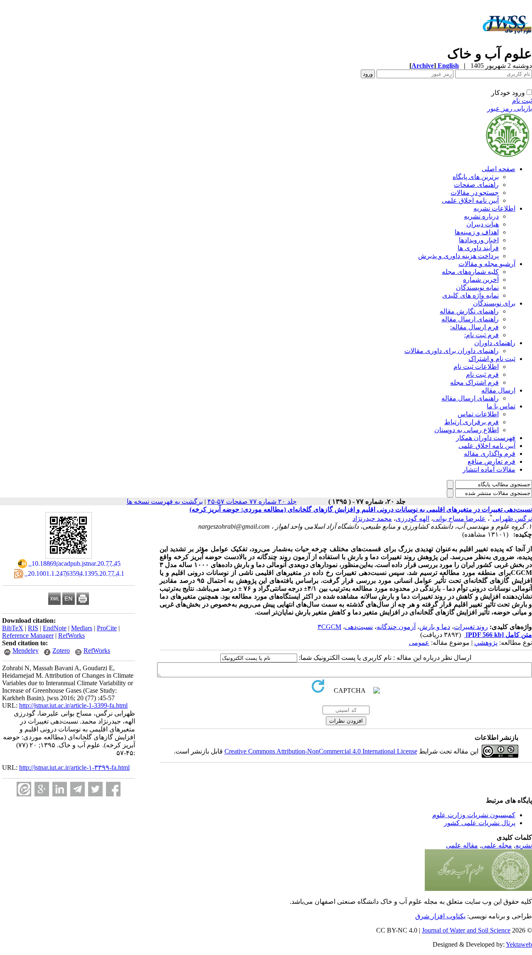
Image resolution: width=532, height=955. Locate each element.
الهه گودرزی (412, 518)
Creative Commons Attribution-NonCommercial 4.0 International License (320, 751)
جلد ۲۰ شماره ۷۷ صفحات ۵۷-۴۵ (252, 501)
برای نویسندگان (494, 303)
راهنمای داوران (494, 342)
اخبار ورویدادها (479, 240)
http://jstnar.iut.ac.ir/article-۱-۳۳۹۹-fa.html (74, 767)
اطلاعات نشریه (494, 208)
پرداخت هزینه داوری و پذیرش (458, 255)
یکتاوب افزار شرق (440, 916)
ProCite (107, 628)
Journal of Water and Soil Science (466, 930)
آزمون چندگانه (396, 626)
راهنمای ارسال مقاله (470, 319)
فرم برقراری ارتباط (471, 421)
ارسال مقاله (498, 390)
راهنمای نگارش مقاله (469, 311)
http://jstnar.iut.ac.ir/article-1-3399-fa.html (73, 705)
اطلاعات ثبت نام (476, 366)
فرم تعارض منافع (491, 461)
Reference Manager (28, 635)
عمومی (419, 642)
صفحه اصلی (498, 168)
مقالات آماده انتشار (489, 469)
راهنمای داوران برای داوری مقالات (451, 350)
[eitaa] (24, 789)
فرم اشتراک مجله (474, 382)
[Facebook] (113, 789)
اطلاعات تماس (478, 414)
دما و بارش (434, 626)
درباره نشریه (481, 216)
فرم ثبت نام (482, 374)
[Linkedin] (59, 789)
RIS (33, 628)
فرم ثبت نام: (481, 334)
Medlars (81, 628)
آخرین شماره (481, 279)
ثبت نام (522, 100)
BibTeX (12, 628)
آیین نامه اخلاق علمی (470, 200)
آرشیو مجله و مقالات (486, 263)
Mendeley (25, 650)
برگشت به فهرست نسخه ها (165, 501)
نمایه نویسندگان (477, 287)
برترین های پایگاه (476, 176)
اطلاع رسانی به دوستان (466, 429)
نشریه (523, 845)
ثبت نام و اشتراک (491, 358)
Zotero (61, 650)
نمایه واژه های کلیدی (470, 295)
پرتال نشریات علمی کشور (479, 822)
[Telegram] (77, 789)
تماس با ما (501, 406)
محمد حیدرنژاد (372, 518)
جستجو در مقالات (475, 192)
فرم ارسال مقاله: (474, 327)
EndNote (54, 628)
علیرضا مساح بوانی (459, 518)
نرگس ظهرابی (512, 518)
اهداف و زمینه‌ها (477, 232)
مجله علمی (496, 845)
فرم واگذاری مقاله (489, 453)
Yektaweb (519, 944)
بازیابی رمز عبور (509, 108)
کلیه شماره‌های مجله (470, 271)
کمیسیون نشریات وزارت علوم (473, 814)
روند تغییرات (471, 626)
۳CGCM (329, 626)
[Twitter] (95, 789)
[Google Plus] (41, 789)
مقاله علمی (462, 845)
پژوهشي (486, 642)
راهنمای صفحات (476, 184)
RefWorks (71, 635)
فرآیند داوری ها (478, 247)
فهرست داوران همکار (485, 437)
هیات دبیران (482, 224)
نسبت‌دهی (359, 626)
